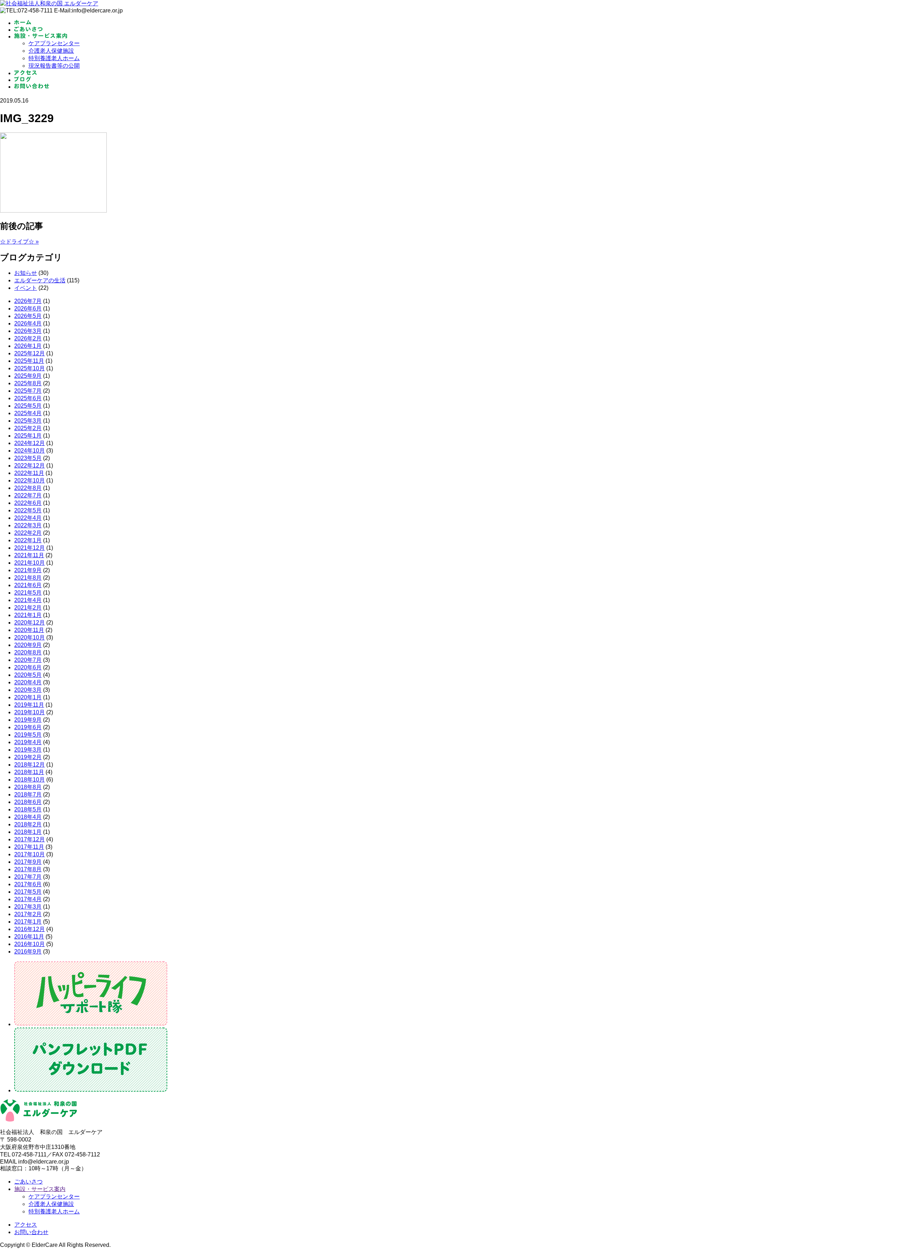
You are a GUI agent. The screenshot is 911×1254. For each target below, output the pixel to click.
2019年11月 (29, 705)
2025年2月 (28, 428)
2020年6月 (28, 667)
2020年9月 (28, 645)
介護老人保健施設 (51, 51)
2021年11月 (29, 555)
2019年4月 (28, 742)
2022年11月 (29, 473)
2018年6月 (28, 802)
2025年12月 (29, 353)
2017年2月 (28, 914)
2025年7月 (28, 391)
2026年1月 (28, 346)
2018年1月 (28, 832)
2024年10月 (29, 451)
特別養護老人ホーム (54, 58)
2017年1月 (28, 922)
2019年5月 (28, 735)
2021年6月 (28, 585)
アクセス (25, 1225)
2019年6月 (28, 727)
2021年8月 (28, 578)
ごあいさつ (28, 1182)
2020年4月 (28, 682)
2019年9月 (28, 720)
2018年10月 (29, 780)
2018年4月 (28, 817)
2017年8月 (28, 869)
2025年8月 (28, 383)
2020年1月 (28, 697)
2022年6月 (28, 503)
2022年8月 (28, 488)
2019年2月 (28, 757)
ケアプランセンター (54, 43)
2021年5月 (28, 593)
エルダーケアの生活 (39, 280)
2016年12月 (29, 929)
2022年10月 (29, 480)
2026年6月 (28, 308)
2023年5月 (28, 458)
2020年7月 (28, 660)
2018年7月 (28, 794)
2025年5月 (28, 406)
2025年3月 (28, 421)
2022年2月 (28, 533)
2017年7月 (28, 877)
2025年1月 (28, 436)
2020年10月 (29, 637)
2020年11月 (29, 630)
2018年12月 (29, 765)
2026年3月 (28, 331)
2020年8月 (28, 652)
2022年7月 (28, 495)
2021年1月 (28, 615)
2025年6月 (28, 398)
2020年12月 (29, 623)
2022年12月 (29, 466)
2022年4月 (28, 518)
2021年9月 (28, 570)
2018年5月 (28, 809)
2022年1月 (28, 540)
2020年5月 (28, 675)
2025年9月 (28, 376)
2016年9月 (28, 952)
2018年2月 (28, 824)
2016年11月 (29, 937)
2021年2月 (28, 608)
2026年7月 (28, 301)
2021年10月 (29, 563)
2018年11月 (29, 772)
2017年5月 (28, 892)
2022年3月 (28, 525)
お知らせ (25, 273)
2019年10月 (29, 712)
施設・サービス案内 (39, 1189)
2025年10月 (29, 368)
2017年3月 (28, 907)
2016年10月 (29, 944)
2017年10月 (29, 854)
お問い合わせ (31, 1232)
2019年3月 (28, 750)
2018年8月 (28, 787)
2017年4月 (28, 899)
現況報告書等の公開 (54, 66)
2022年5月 (28, 510)
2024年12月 (29, 443)
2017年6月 (28, 884)
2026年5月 (28, 316)
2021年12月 (29, 548)
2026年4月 (28, 323)
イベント (25, 288)
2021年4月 (28, 600)
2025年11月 (29, 361)
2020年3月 (28, 690)
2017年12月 (29, 839)
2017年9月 (28, 862)
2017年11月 (29, 847)
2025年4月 (28, 413)
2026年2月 (28, 338)
